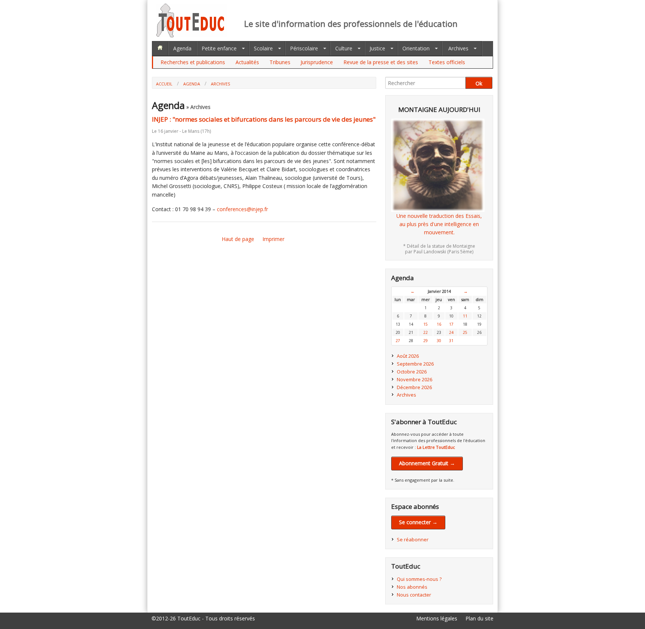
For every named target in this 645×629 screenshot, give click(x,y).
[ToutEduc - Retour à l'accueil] (191, 35)
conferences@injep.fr (242, 209)
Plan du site (479, 618)
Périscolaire (304, 48)
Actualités (247, 62)
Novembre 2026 (414, 379)
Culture (343, 48)
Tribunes (279, 62)
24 (451, 332)
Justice (377, 48)
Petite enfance (219, 48)
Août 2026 (408, 356)
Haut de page (238, 238)
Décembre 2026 (414, 387)
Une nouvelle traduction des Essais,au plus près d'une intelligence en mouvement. (439, 224)
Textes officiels (447, 62)
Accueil (164, 84)
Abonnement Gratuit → (427, 463)
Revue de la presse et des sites (380, 62)
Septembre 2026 (415, 363)
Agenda (182, 48)
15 (425, 324)
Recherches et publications (193, 62)
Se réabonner (413, 539)
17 (451, 324)
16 (439, 324)
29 (425, 340)
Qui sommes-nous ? (419, 579)
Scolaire (263, 48)
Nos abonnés (412, 586)
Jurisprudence (316, 62)
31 (451, 340)
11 (465, 316)
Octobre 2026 (412, 371)
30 (439, 340)
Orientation (416, 48)
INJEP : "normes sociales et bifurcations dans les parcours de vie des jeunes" (264, 119)
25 (465, 332)
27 (398, 340)
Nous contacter (414, 594)
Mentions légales (436, 618)
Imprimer (273, 238)
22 (425, 332)
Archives (458, 48)
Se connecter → (418, 522)
